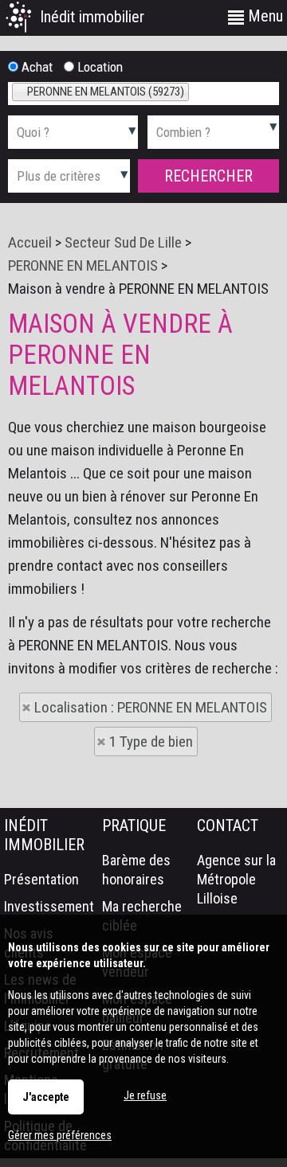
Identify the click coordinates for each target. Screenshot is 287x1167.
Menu (263, 15)
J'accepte (45, 1097)
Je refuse (145, 1095)
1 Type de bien (151, 741)
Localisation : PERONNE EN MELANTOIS (150, 707)
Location (98, 67)
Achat (35, 67)
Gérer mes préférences (60, 1135)
